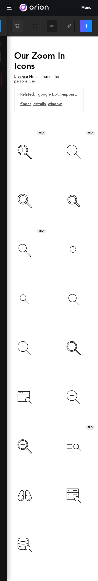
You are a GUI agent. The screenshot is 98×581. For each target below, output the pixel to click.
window (55, 104)
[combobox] (52, 26)
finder (25, 104)
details (39, 104)
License (21, 77)
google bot (48, 95)
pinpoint (68, 95)
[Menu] (9, 8)
